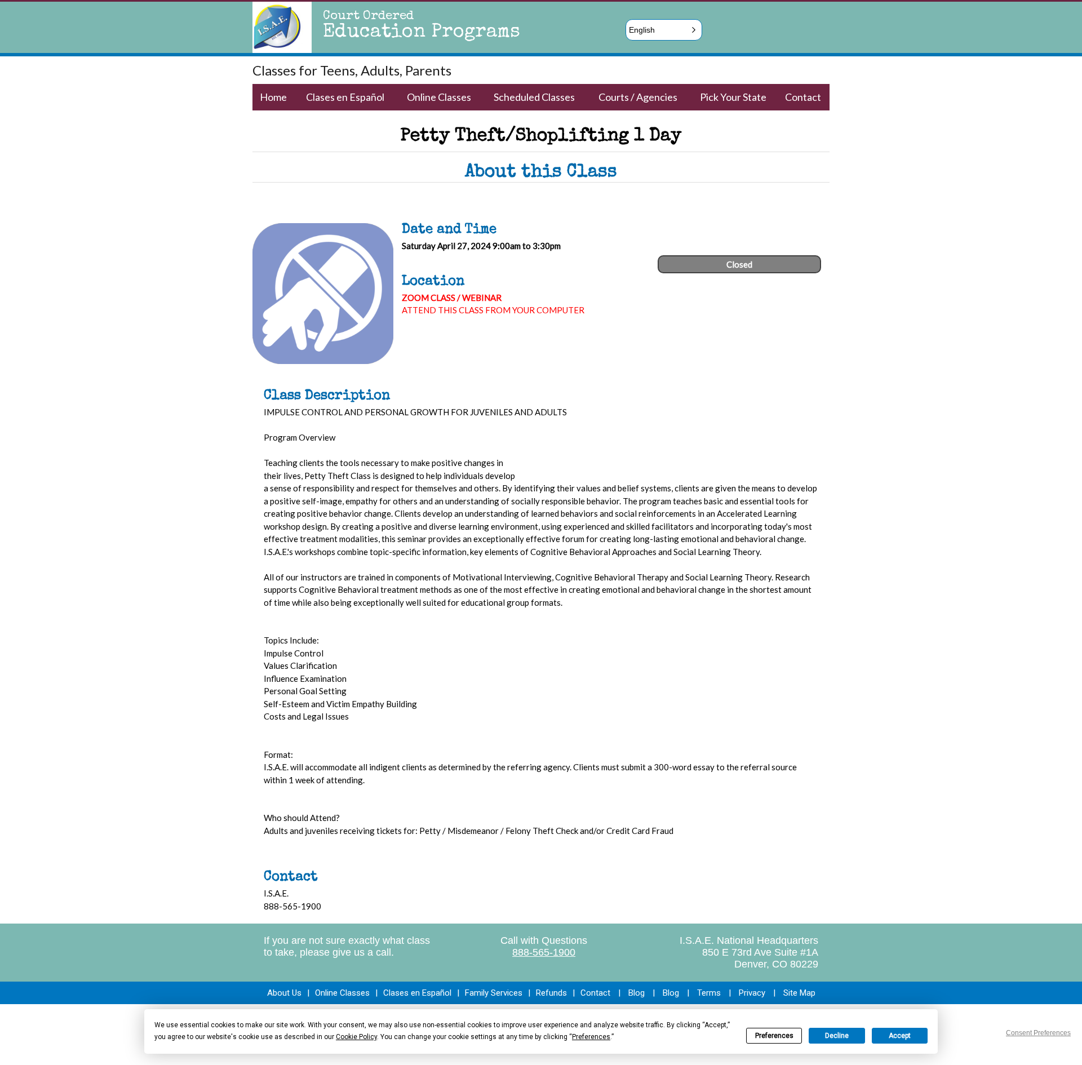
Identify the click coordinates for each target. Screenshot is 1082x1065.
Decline (837, 1036)
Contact (803, 97)
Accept (900, 1036)
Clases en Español (345, 97)
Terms (709, 993)
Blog (636, 993)
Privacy (752, 993)
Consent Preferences (1038, 1033)
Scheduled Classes (534, 97)
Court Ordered (368, 17)
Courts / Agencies (637, 97)
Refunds (551, 993)
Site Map (799, 993)
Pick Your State (733, 97)
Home (273, 97)
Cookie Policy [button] (356, 1037)
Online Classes (439, 97)
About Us (284, 993)
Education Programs (421, 32)
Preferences (774, 1036)
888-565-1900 (543, 952)
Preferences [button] (591, 1037)
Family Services (493, 993)
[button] (664, 30)
